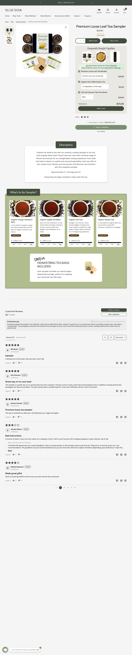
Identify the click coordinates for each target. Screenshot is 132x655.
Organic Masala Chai (106, 219)
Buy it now (114, 41)
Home (7, 16)
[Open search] (105, 337)
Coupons (87, 16)
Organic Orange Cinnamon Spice (21, 221)
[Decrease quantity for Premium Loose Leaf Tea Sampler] (77, 41)
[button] (5, 650)
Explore (77, 16)
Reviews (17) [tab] (10, 337)
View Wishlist (101, 131)
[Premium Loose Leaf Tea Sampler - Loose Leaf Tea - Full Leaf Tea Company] (65, 27)
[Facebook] (82, 117)
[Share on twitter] (121, 363)
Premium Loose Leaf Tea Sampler (101, 26)
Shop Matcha (45, 16)
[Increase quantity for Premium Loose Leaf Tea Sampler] (83, 41)
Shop (12, 22)
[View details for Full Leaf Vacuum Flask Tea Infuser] (115, 57)
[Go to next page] (75, 487)
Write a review (113, 310)
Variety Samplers (21, 22)
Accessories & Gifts (62, 16)
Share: (77, 117)
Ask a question (113, 314)
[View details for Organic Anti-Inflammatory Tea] (101, 57)
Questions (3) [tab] (20, 337)
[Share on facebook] (117, 363)
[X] (85, 117)
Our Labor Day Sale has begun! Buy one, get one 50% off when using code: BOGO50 (73, 2)
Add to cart (101, 108)
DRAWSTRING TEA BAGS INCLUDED (53, 264)
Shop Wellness (30, 16)
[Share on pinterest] (125, 363)
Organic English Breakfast (50, 219)
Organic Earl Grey (76, 219)
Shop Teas (16, 16)
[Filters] (111, 337)
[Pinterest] (88, 117)
